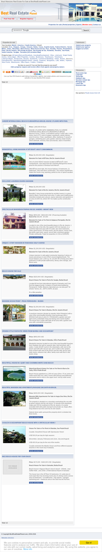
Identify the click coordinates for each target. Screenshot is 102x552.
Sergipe (16, 52)
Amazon (29, 47)
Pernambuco (67, 49)
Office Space (25, 62)
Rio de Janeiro (11, 50)
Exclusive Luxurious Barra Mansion (17, 181)
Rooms (62, 59)
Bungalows (50, 60)
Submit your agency (83, 47)
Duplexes (42, 60)
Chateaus (40, 62)
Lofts (57, 60)
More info (27, 549)
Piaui (3, 50)
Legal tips (79, 75)
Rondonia (50, 50)
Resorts (26, 59)
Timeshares (58, 57)
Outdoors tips (80, 78)
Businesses (40, 57)
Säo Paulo (65, 50)
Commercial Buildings (46, 59)
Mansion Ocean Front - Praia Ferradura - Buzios (22, 301)
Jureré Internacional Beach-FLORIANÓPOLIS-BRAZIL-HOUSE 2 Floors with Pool (35, 121)
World (14, 45)
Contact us (97, 24)
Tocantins (23, 52)
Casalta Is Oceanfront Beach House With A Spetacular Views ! (28, 423)
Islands (35, 60)
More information (36, 144)
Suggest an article (82, 49)
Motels (62, 60)
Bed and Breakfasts (25, 55)
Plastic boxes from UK (92, 93)
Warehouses (15, 62)
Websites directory (7, 538)
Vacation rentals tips (83, 80)
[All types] (15, 55)
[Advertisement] (51, 35)
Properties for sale (55, 24)
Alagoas (16, 47)
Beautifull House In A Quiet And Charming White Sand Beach (27, 363)
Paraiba (53, 49)
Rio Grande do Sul (39, 50)
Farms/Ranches (7, 60)
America (21, 45)
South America (30, 45)
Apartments (33, 59)
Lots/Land (58, 55)
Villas (52, 55)
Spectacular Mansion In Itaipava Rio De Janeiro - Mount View (27, 209)
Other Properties (22, 57)
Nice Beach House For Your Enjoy (16, 456)
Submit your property (83, 45)
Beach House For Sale (11, 271)
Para (47, 49)
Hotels (57, 59)
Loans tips (79, 83)
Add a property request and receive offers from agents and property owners (37, 67)
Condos (32, 57)
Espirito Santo (49, 47)
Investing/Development (41, 55)
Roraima (58, 50)
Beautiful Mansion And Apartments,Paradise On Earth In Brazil (29, 387)
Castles (33, 62)
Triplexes (69, 60)
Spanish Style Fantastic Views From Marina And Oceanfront (27, 331)
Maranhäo (15, 49)
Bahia (35, 47)
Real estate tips (81, 73)
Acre (10, 47)
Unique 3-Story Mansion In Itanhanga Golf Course (23, 243)
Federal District (60, 47)
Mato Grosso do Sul (38, 49)
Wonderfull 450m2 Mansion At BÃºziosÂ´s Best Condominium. (27, 149)
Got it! (89, 542)
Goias (9, 49)
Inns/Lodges (12, 57)
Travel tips (79, 76)
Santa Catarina (7, 52)
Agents (78, 24)
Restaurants (18, 59)
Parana (59, 49)
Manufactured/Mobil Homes (23, 60)
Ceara (41, 47)
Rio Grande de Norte (25, 50)
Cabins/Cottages (7, 59)
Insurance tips (81, 85)
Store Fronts (6, 62)
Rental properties (69, 24)
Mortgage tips (80, 82)
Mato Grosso (25, 49)
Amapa (22, 47)
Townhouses (49, 57)
